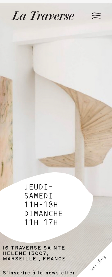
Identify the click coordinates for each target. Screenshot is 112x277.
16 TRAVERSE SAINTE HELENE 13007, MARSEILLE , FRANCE (34, 253)
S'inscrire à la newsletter (39, 272)
